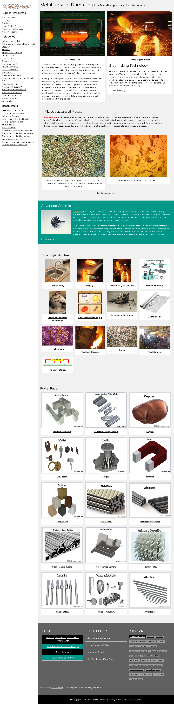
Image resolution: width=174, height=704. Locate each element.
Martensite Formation (150, 656)
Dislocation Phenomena (138, 641)
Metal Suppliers (9, 17)
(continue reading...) (118, 90)
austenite (150, 637)
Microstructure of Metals (13, 113)
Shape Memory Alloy (153, 670)
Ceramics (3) (7, 61)
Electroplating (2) (10, 64)
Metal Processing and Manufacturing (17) (18, 79)
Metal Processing (9, 32)
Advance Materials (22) (12, 41)
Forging (89, 285)
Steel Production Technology (63, 646)
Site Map (138, 699)
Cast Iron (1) (7, 58)
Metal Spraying (9, 127)
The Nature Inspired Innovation (16, 136)
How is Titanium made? (12, 122)
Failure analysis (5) (10, 67)
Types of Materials (57, 370)
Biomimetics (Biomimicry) (13, 139)
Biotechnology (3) (10, 55)
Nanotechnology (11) (11, 95)
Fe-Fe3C (161, 641)
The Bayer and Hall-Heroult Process (18, 142)
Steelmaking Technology (13, 110)
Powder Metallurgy (154, 285)
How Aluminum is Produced (14, 145)
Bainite (122, 350)
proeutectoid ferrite (136, 670)
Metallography (57, 349)
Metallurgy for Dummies (65, 4)
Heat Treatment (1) (10, 70)
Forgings (6, 23)
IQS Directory (57, 687)
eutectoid (151, 641)
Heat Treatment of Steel (138, 651)
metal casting (134, 660)
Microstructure (63, 652)
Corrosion (159, 637)
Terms (130, 699)
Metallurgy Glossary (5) (12, 87)
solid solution (134, 674)
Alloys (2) (6, 50)
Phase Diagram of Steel (138, 665)
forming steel (75, 64)
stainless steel (146, 674)
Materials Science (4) (11, 75)
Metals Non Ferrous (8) (12, 92)
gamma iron (152, 646)
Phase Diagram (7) (10, 98)
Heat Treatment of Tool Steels (15, 119)
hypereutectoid (135, 656)
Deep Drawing (57, 285)
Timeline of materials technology (17, 130)
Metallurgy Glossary (90, 352)
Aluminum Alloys (137, 637)
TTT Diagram (158, 674)
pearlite (160, 660)
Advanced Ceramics (11, 116)
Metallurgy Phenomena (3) (14, 90)
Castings (6, 20)
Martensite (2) (8, 72)
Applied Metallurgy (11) (12, 52)
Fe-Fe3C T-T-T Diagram (138, 646)
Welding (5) (7, 101)
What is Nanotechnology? (90, 318)
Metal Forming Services (12, 29)
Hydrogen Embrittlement (157, 651)
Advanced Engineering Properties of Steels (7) (18, 45)
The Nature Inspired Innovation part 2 (19, 133)
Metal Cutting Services (12, 26)
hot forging (56, 67)
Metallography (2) (10, 84)
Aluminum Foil (8, 125)
